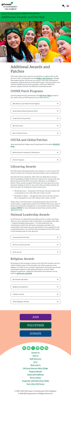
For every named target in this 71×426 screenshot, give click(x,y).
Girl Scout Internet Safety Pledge (35, 368)
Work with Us (35, 365)
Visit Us (36, 356)
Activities (3, 13)
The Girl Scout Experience (14, 13)
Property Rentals (35, 371)
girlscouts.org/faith (24, 273)
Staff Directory (35, 359)
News (35, 362)
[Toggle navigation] (67, 6)
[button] (63, 6)
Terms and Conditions (35, 374)
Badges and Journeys (45, 78)
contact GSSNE (16, 208)
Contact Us (35, 352)
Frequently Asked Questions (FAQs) (35, 381)
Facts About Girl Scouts (35, 384)
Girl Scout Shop (45, 95)
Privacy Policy (35, 378)
